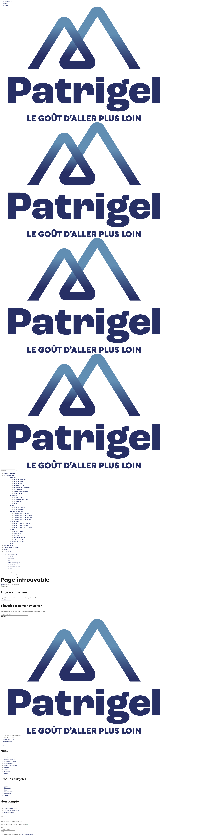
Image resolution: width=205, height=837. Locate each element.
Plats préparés (17, 489)
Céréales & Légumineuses (21, 487)
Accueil (2, 584)
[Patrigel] (84, 121)
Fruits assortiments (19, 507)
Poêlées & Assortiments (20, 491)
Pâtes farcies (17, 501)
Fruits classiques (18, 509)
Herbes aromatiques (16, 511)
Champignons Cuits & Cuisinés (22, 527)
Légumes (13, 477)
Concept (12, 529)
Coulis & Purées (18, 531)
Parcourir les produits (27, 834)
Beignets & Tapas (18, 485)
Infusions (16, 535)
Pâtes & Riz (13, 495)
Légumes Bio (17, 483)
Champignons (14, 521)
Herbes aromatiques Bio (21, 513)
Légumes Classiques (19, 479)
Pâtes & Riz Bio (18, 497)
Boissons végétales (19, 537)
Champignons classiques (21, 525)
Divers (12, 543)
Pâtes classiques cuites (20, 499)
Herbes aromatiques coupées (22, 515)
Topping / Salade (18, 539)
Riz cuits (15, 503)
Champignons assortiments (21, 523)
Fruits (12, 505)
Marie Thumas (17, 493)
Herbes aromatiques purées (22, 519)
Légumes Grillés (18, 481)
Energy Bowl (17, 533)
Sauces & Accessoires (17, 541)
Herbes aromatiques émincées (22, 517)
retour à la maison (6, 600)
